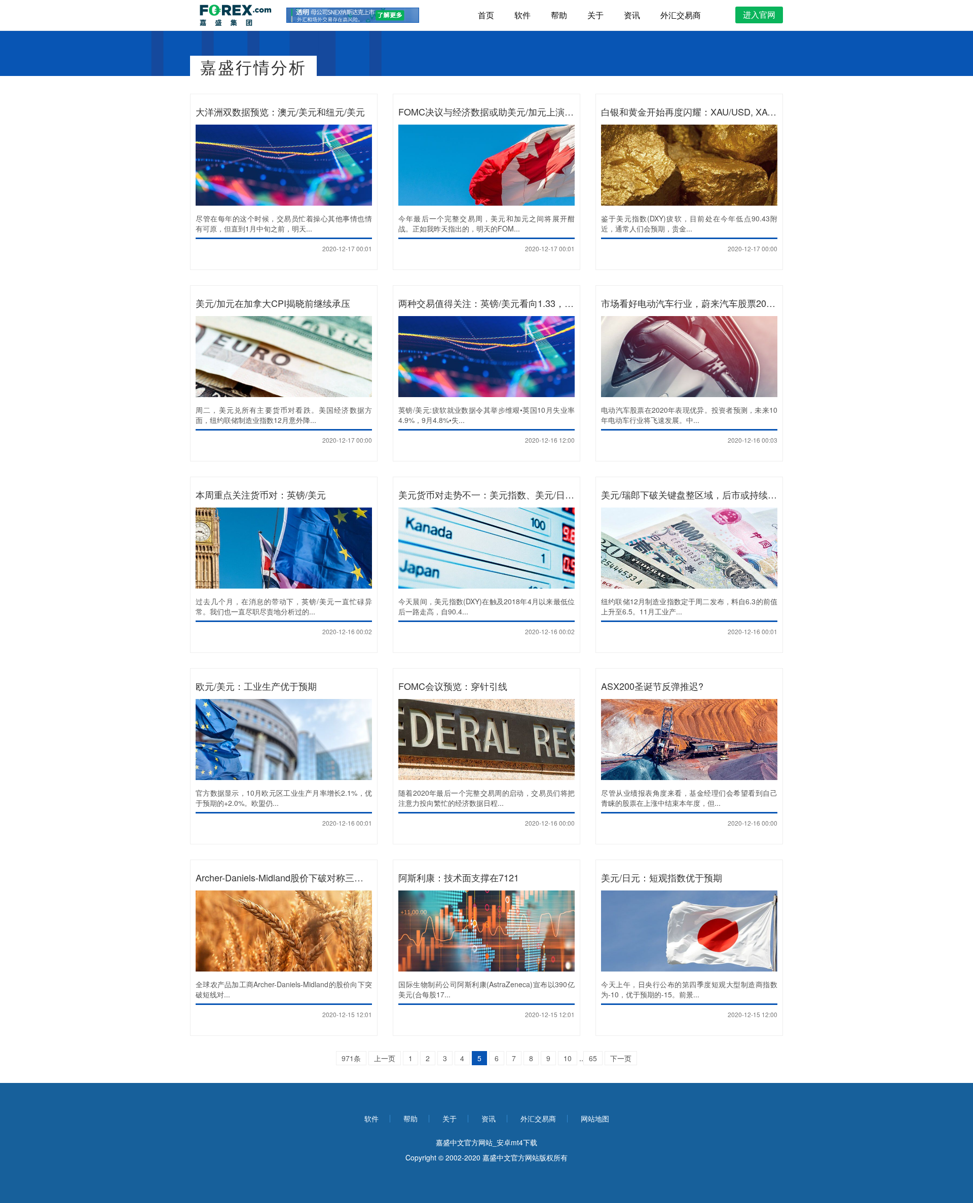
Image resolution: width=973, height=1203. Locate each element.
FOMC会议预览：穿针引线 (452, 685)
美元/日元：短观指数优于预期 (661, 877)
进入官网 (759, 14)
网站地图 (595, 1118)
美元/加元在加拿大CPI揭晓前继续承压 (273, 302)
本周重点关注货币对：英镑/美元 (261, 494)
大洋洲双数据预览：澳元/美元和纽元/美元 (280, 111)
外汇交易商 (680, 15)
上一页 (384, 1058)
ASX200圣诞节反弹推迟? (652, 685)
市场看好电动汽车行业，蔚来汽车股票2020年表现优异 (711, 302)
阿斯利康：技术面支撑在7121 (458, 877)
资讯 (632, 15)
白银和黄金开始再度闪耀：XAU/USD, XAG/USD (698, 111)
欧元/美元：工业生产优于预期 (256, 685)
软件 (522, 15)
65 (593, 1058)
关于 (595, 15)
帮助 (559, 15)
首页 (486, 15)
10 (568, 1058)
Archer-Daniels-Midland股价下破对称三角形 (284, 877)
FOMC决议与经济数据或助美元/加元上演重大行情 (499, 111)
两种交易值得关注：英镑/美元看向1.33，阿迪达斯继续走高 (518, 302)
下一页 (620, 1058)
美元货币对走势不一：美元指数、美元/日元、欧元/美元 (510, 494)
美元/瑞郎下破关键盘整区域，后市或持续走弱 (693, 494)
